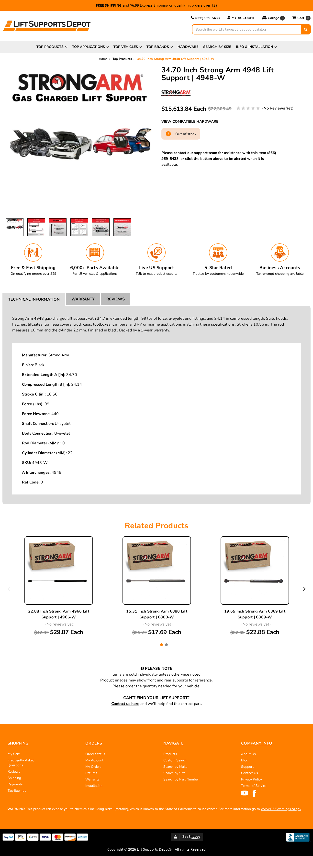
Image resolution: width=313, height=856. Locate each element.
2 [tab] (166, 644)
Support (247, 766)
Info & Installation (254, 46)
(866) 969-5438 (207, 18)
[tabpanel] (59, 586)
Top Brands (157, 46)
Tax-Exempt (17, 790)
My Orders (93, 766)
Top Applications (88, 46)
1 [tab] (161, 644)
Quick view (58, 559)
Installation (93, 785)
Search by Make (175, 766)
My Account (243, 18)
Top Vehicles (125, 46)
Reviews (115, 299)
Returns (91, 773)
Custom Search (175, 760)
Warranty (83, 299)
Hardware (188, 46)
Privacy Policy (251, 779)
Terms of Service (253, 785)
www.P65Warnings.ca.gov (281, 809)
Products (170, 754)
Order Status (95, 754)
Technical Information (34, 299)
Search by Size (217, 46)
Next (304, 588)
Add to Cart (58, 582)
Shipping (14, 778)
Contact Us (249, 773)
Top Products (50, 46)
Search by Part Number (181, 779)
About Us (248, 754)
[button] (273, 18)
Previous (8, 588)
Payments (15, 784)
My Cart (14, 754)
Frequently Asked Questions (21, 763)
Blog (244, 760)
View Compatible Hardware (189, 121)
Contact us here (125, 703)
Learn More (59, 571)
